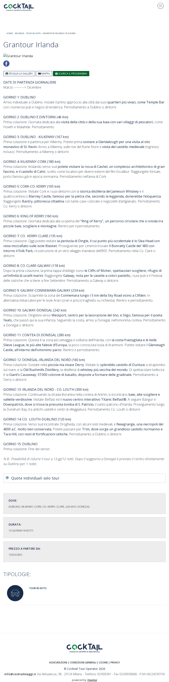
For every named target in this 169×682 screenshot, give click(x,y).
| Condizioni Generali (82, 662)
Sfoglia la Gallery (20, 73)
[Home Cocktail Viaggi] (21, 7)
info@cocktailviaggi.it (20, 674)
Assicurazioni (58, 662)
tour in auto (33, 33)
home (10, 33)
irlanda (19, 33)
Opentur (92, 680)
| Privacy (114, 662)
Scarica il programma (72, 73)
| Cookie (102, 662)
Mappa (45, 73)
